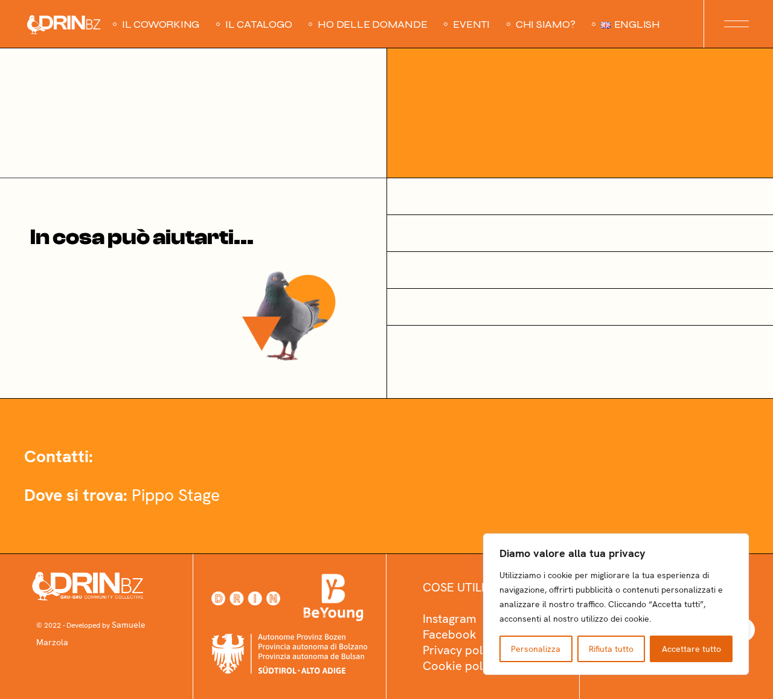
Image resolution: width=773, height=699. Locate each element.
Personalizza (535, 648)
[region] (616, 604)
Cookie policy (460, 666)
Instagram (449, 619)
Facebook (449, 634)
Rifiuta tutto (611, 648)
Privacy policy (460, 650)
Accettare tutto (691, 648)
